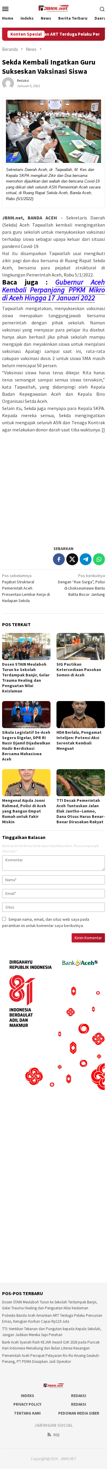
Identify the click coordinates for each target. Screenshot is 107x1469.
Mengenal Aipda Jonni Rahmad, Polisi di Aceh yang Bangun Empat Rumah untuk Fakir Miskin (24, 811)
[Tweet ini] (72, 559)
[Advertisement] (53, 486)
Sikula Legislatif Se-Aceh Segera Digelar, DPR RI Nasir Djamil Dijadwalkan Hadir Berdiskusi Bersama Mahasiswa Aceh (26, 746)
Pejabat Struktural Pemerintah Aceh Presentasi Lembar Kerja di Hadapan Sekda (26, 588)
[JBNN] (53, 8)
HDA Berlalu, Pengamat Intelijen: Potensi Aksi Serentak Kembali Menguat (79, 740)
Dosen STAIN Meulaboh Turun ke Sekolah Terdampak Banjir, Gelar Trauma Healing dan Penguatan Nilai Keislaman (26, 678)
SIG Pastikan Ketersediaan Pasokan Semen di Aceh (78, 670)
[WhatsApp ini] (99, 559)
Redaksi (78, 1395)
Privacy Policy (27, 1404)
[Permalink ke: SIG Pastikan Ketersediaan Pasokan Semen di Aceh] (80, 646)
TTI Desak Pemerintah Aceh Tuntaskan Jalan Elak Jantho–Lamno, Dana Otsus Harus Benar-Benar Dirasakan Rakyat (80, 811)
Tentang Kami (27, 1413)
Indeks (27, 1395)
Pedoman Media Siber (78, 1413)
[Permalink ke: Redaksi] (8, 82)
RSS (56, 1434)
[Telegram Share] (86, 559)
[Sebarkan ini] (59, 559)
